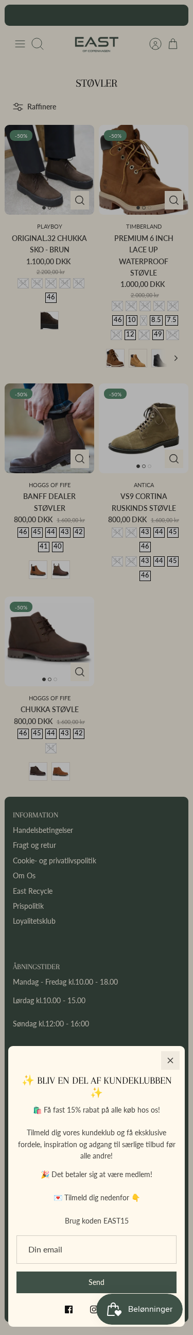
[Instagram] (94, 1309)
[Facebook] (69, 1309)
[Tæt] (170, 1060)
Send (96, 1282)
